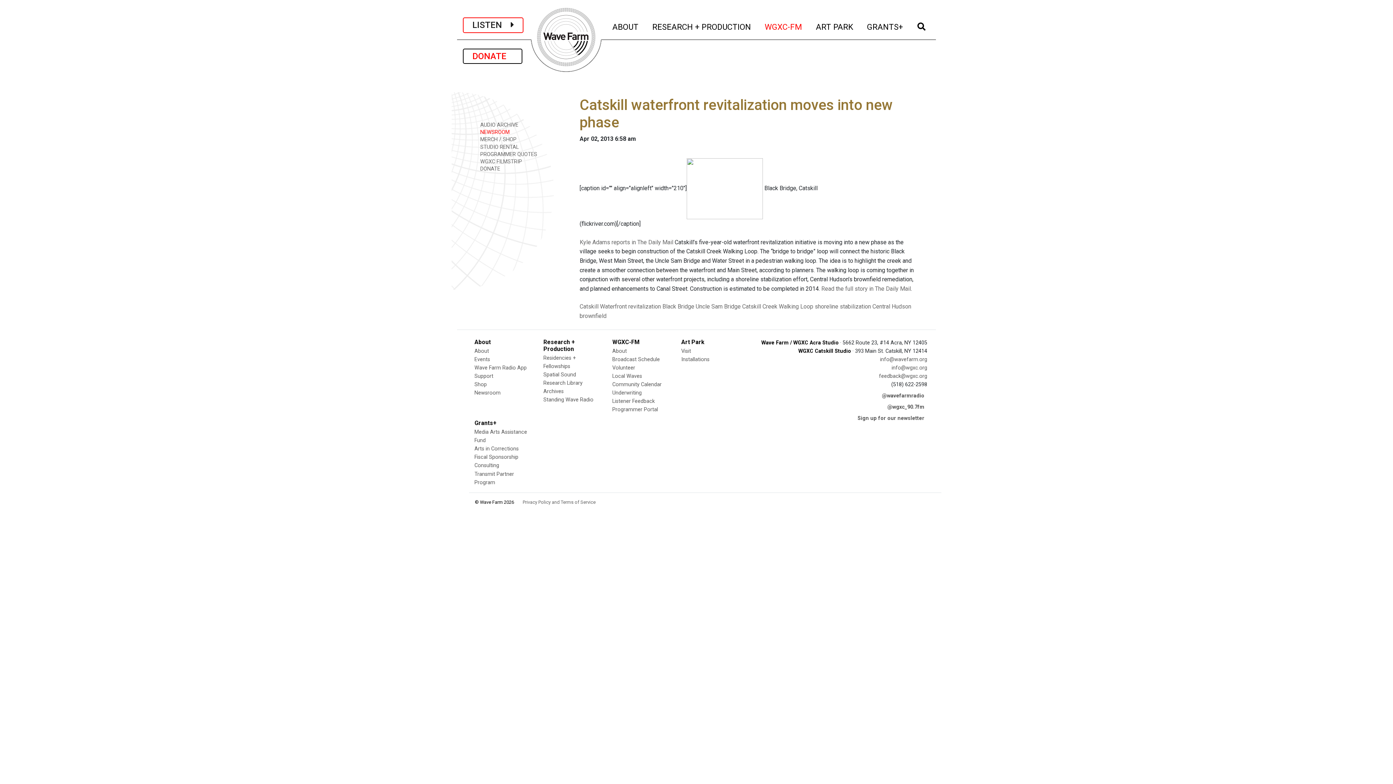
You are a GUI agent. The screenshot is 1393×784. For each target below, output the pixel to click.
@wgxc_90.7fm (905, 407)
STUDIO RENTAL (499, 147)
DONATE (492, 56)
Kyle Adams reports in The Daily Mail (626, 242)
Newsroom (487, 393)
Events (482, 359)
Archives (553, 391)
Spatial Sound (559, 375)
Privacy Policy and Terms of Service (559, 502)
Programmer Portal (635, 410)
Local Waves (627, 376)
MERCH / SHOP (498, 139)
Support (483, 376)
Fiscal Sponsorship (496, 457)
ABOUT (625, 27)
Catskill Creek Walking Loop (777, 306)
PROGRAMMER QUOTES (508, 154)
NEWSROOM (494, 132)
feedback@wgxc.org (903, 376)
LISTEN (491, 25)
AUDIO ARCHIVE (498, 125)
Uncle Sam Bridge (718, 306)
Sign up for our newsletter (891, 418)
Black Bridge (678, 306)
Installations (695, 359)
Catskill (589, 306)
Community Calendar (637, 384)
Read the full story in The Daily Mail (866, 288)
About (481, 351)
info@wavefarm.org (903, 359)
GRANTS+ (885, 27)
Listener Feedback (633, 401)
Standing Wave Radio (568, 400)
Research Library (563, 383)
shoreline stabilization (843, 306)
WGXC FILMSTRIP (500, 162)
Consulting (486, 465)
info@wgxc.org (909, 368)
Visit (686, 351)
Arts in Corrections (496, 449)
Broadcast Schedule (636, 359)
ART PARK (835, 27)
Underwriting (627, 393)
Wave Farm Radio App (500, 368)
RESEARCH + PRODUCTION (702, 27)
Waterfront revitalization (630, 306)
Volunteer (623, 368)
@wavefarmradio (903, 396)
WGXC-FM (784, 27)
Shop (480, 384)
